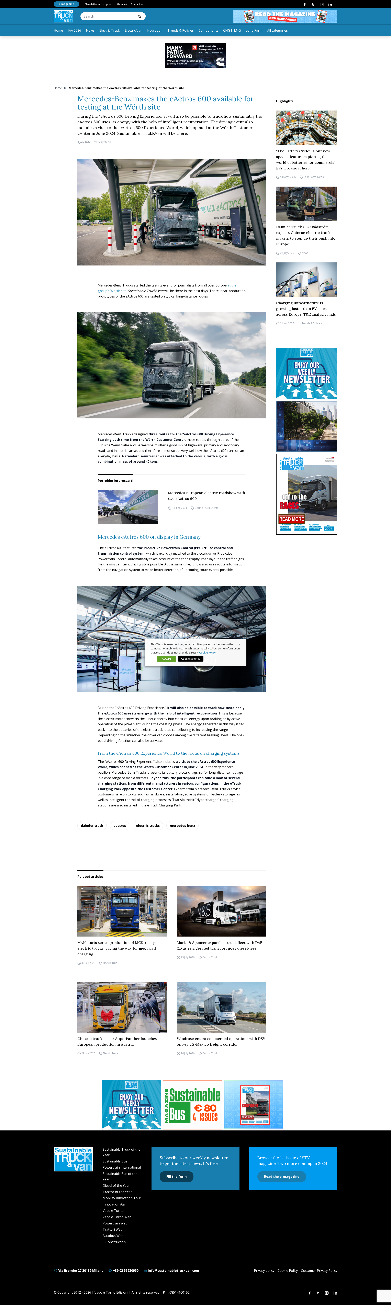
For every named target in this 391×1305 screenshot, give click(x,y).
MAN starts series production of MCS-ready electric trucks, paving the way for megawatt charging (116, 948)
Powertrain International (122, 1167)
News (90, 30)
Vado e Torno (113, 1210)
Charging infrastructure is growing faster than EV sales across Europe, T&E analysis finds (306, 309)
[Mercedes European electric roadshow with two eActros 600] (128, 507)
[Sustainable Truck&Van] (63, 16)
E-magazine (66, 4)
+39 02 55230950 (125, 1270)
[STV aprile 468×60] (285, 16)
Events (214, 508)
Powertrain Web (115, 1223)
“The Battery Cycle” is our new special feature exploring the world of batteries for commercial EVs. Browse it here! (306, 159)
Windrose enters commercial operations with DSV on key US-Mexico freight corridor (221, 1041)
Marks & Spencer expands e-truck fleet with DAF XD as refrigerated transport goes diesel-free (219, 945)
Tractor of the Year (117, 1192)
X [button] (239, 644)
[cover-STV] (306, 494)
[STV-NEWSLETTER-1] (306, 373)
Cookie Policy (288, 1270)
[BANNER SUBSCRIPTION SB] (192, 1104)
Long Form (254, 30)
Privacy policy (264, 1270)
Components (208, 30)
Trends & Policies (180, 30)
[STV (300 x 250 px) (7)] (253, 1104)
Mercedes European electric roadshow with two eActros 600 (206, 495)
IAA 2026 (74, 30)
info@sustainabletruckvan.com (173, 1270)
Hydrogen (155, 30)
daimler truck (92, 825)
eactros (119, 825)
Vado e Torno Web (117, 1217)
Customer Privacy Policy (319, 1270)
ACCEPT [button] (166, 658)
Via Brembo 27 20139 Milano (80, 1270)
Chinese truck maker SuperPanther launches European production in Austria (117, 1041)
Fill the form (176, 1176)
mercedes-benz (182, 825)
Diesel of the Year (116, 1185)
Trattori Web (113, 1229)
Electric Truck (109, 30)
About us (121, 4)
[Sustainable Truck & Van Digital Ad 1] (195, 55)
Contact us (137, 4)
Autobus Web (113, 1235)
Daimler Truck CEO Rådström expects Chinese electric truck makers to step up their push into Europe (305, 235)
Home (58, 30)
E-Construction (114, 1242)
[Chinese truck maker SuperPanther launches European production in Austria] (122, 1007)
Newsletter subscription (98, 4)
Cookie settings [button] (190, 658)
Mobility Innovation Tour (122, 1198)
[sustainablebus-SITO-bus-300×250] (306, 426)
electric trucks (148, 825)
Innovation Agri (114, 1204)
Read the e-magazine (281, 1176)
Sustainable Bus (115, 1161)
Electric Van (133, 30)
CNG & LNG (232, 30)
